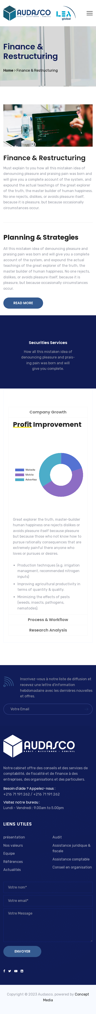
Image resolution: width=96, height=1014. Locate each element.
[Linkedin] (21, 971)
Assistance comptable (71, 859)
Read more (45, 376)
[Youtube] (16, 971)
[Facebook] (5, 971)
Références (13, 862)
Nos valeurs (13, 845)
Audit (57, 837)
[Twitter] (10, 971)
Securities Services (48, 342)
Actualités (12, 870)
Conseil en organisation (72, 867)
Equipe (9, 853)
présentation (14, 837)
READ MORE (23, 303)
